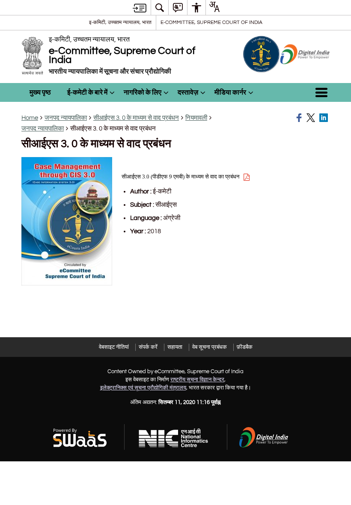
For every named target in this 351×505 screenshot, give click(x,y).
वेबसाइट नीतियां (114, 347)
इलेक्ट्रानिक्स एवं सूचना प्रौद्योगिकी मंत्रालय (143, 388)
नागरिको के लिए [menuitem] (142, 92)
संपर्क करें (148, 347)
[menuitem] (159, 7)
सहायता (174, 347)
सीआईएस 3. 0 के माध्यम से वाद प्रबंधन (136, 118)
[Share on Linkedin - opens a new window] (324, 118)
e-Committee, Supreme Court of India (211, 22)
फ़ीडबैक (245, 347)
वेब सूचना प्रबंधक (209, 347)
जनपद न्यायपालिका (66, 118)
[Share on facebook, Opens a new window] (300, 118)
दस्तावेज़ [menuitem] (188, 92)
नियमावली (196, 118)
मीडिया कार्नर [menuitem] (230, 92)
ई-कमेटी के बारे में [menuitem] (87, 92)
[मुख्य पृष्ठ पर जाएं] (139, 8)
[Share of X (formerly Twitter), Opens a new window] (311, 118)
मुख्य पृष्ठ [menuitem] (40, 92)
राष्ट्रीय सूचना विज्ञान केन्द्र (197, 380)
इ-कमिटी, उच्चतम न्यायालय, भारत (120, 22)
